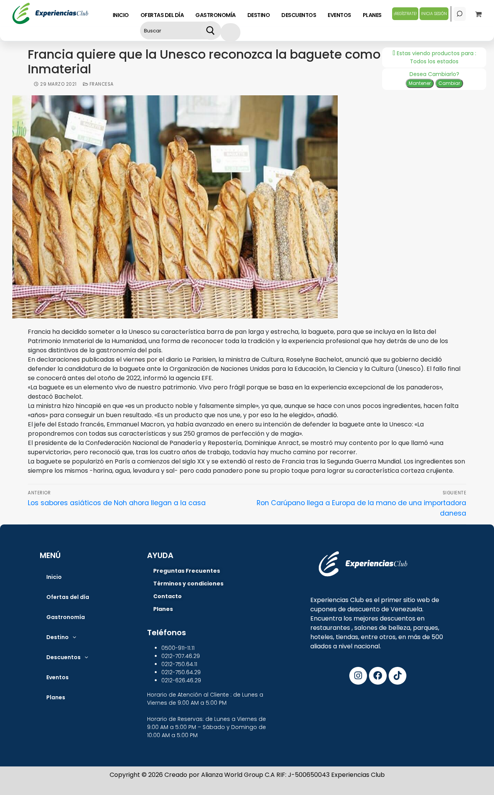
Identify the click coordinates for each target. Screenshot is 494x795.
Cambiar (449, 83)
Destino (57, 637)
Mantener (420, 83)
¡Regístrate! (405, 14)
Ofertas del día (67, 597)
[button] (61, 637)
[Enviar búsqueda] (210, 30)
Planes (55, 697)
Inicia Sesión (434, 14)
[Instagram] (358, 676)
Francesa (101, 84)
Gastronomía (65, 617)
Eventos (57, 677)
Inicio (54, 577)
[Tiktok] (397, 676)
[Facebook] (378, 676)
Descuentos (63, 657)
